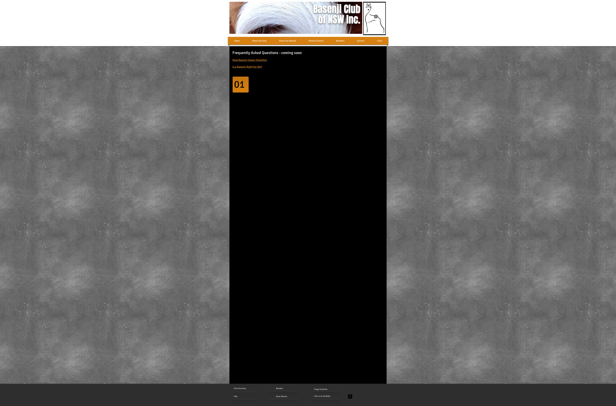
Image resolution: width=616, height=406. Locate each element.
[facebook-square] (350, 396)
